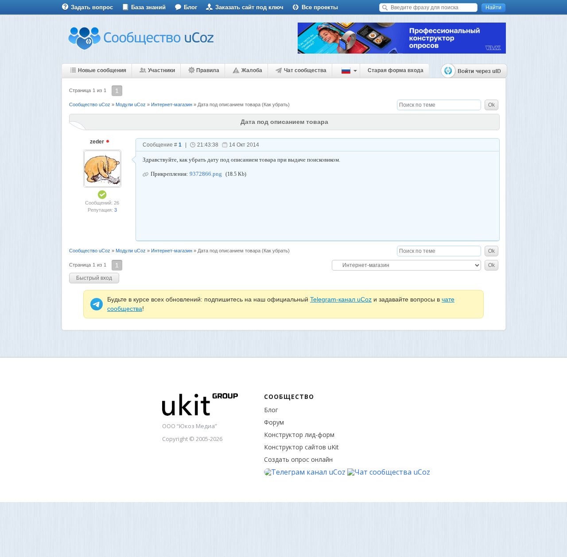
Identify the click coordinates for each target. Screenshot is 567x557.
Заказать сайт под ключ (249, 7)
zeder (97, 142)
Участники (161, 70)
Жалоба (251, 70)
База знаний (148, 7)
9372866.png (206, 173)
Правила (207, 70)
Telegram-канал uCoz (341, 299)
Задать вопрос (92, 7)
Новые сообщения (102, 70)
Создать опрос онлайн (298, 459)
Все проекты (320, 7)
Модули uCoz (131, 104)
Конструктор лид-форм (299, 434)
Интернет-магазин (171, 104)
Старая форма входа (395, 70)
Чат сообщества (305, 70)
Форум (274, 422)
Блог (190, 7)
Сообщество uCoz (89, 104)
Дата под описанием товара (229, 104)
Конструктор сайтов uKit (301, 447)
